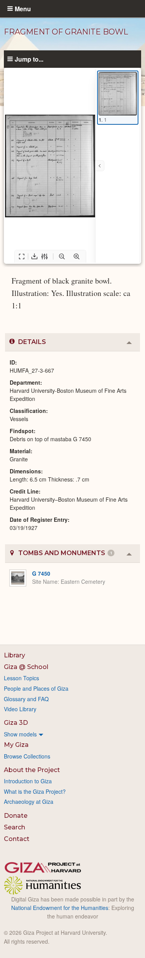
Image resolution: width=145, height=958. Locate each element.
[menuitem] (72, 734)
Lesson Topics (21, 678)
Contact (16, 839)
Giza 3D (16, 722)
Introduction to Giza (28, 781)
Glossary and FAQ (26, 699)
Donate (15, 815)
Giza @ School (26, 667)
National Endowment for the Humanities (59, 908)
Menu (23, 8)
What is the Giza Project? (35, 791)
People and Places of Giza (36, 688)
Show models (20, 734)
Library (14, 655)
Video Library (20, 709)
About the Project (32, 770)
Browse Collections (27, 756)
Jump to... (29, 58)
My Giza (16, 744)
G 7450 (41, 573)
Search (14, 827)
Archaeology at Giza (28, 801)
